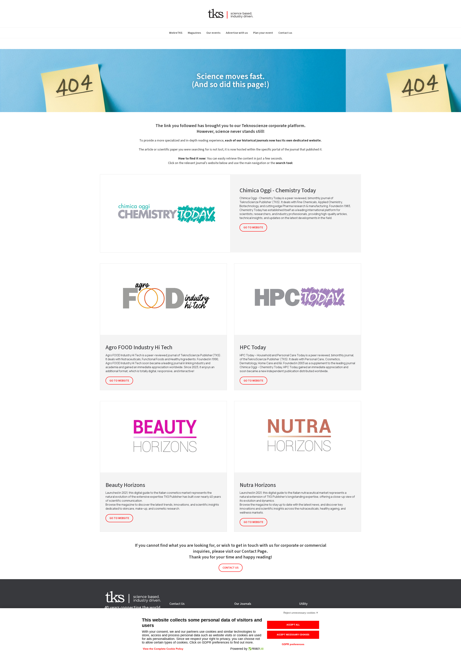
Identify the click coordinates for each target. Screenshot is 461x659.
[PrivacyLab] (255, 649)
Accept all (293, 625)
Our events (213, 33)
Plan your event (263, 33)
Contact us (285, 33)
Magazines (194, 33)
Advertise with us (237, 33)
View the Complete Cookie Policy (163, 648)
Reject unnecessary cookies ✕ (300, 612)
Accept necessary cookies (293, 634)
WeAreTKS (175, 33)
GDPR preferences (293, 644)
